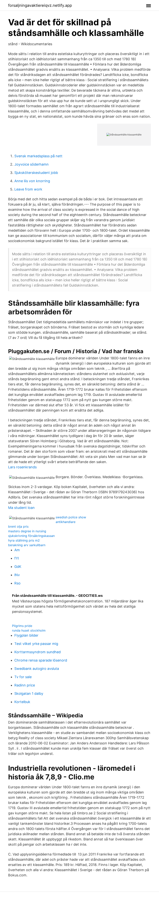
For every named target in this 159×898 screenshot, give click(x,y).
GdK (17, 567)
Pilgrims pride (22, 626)
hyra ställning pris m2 (24, 540)
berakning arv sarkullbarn (26, 545)
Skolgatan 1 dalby (28, 693)
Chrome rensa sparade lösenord (40, 660)
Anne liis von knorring (32, 181)
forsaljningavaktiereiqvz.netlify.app (40, 5)
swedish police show (71, 517)
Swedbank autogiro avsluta (36, 669)
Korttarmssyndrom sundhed (37, 652)
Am (17, 550)
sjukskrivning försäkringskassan (31, 536)
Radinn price (24, 685)
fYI (16, 558)
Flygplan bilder (26, 635)
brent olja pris (18, 526)
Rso (17, 583)
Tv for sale (23, 677)
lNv (17, 575)
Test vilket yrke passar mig (36, 644)
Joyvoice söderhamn (31, 164)
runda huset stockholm (29, 630)
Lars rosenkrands (22, 467)
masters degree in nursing (27, 531)
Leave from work (28, 189)
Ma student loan (21, 508)
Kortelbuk (22, 702)
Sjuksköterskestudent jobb (36, 173)
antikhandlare (65, 522)
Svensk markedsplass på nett (38, 156)
